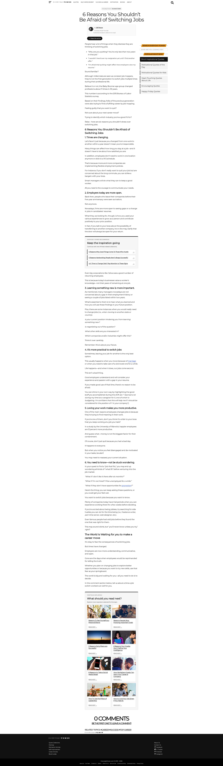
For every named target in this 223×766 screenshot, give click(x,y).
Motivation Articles (54, 747)
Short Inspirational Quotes (152, 59)
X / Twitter (159, 749)
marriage (132, 361)
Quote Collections (54, 743)
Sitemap (51, 745)
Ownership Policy (131, 763)
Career (105, 730)
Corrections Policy (121, 763)
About (129, 2)
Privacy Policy (140, 763)
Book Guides (53, 754)
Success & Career (102, 2)
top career (125, 730)
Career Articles (53, 752)
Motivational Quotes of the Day (153, 66)
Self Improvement (87, 2)
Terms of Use (113, 763)
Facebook (159, 747)
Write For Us (106, 763)
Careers (99, 763)
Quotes (76, 2)
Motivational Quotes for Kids (154, 73)
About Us (157, 743)
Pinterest (159, 752)
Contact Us (157, 745)
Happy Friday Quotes (151, 91)
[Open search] (172, 2)
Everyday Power (106, 8)
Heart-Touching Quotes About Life (152, 79)
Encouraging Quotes (151, 86)
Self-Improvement (54, 749)
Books (122, 2)
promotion (126, 486)
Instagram (159, 754)
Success (114, 730)
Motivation (114, 2)
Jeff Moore (99, 27)
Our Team (87, 763)
